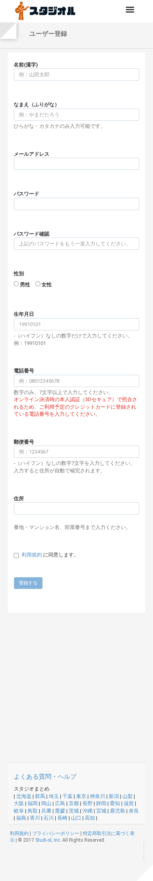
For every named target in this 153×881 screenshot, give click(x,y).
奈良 (134, 811)
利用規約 (32, 555)
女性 (47, 285)
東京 (81, 796)
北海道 (23, 796)
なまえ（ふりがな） (37, 104)
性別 (19, 273)
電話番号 (24, 371)
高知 (90, 818)
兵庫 (46, 811)
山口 (76, 818)
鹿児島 (117, 811)
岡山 (46, 803)
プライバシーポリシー (55, 833)
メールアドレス (31, 154)
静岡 (101, 803)
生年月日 (24, 314)
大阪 (19, 803)
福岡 (32, 803)
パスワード (26, 194)
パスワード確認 (31, 234)
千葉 (67, 796)
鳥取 (32, 811)
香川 (35, 818)
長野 (87, 803)
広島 (60, 803)
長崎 (62, 818)
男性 (25, 285)
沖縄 (87, 811)
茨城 (74, 811)
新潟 (114, 796)
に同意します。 (50, 555)
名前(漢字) (26, 65)
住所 (19, 498)
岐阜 (19, 811)
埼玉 (54, 796)
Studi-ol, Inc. (48, 840)
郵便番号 (24, 442)
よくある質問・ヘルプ (45, 776)
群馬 (40, 796)
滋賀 (129, 803)
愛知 (115, 803)
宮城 (101, 811)
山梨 (127, 796)
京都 (74, 803)
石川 (49, 818)
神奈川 (97, 796)
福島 (21, 818)
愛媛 (60, 811)
